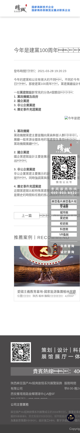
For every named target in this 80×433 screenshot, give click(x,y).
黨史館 (64, 218)
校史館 (64, 223)
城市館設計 (60, 416)
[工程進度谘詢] (64, 249)
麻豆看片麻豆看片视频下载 (64, 201)
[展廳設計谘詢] (64, 243)
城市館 (64, 212)
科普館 (64, 229)
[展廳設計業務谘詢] (64, 237)
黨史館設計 (35, 416)
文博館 (64, 207)
